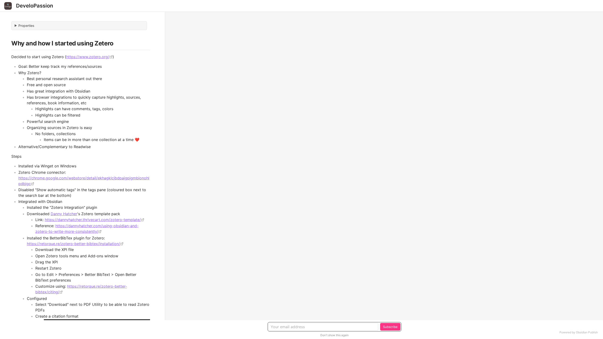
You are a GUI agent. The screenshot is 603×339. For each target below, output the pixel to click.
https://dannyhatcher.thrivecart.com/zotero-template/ (93, 219)
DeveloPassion (34, 6)
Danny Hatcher (64, 213)
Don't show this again (334, 335)
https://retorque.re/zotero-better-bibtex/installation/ (73, 243)
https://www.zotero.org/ (87, 56)
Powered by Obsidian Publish (578, 332)
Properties (26, 26)
